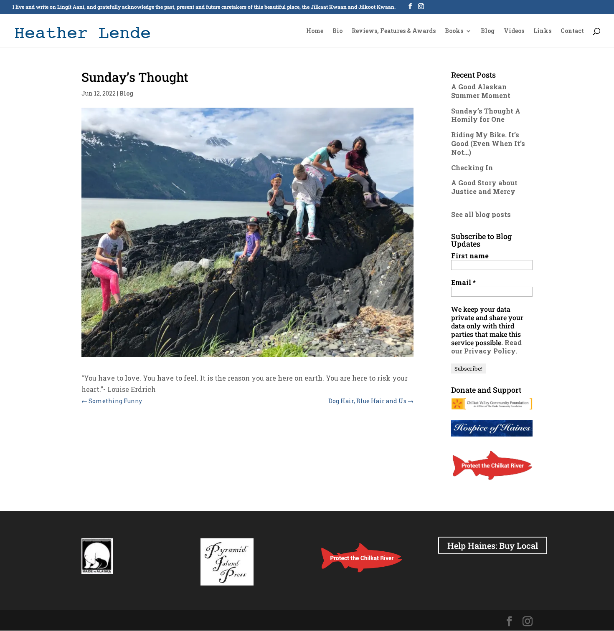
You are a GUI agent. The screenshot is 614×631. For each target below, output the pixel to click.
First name (470, 256)
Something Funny (111, 401)
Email (463, 282)
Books (454, 31)
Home (314, 31)
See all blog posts (481, 214)
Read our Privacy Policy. (486, 346)
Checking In (472, 167)
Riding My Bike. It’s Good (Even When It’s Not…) (488, 143)
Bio (337, 31)
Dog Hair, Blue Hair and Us (371, 401)
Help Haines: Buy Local (492, 545)
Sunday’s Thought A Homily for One (485, 115)
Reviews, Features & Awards (394, 31)
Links (542, 31)
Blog (488, 31)
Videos (514, 31)
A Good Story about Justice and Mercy (484, 187)
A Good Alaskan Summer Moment (480, 91)
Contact (572, 31)
